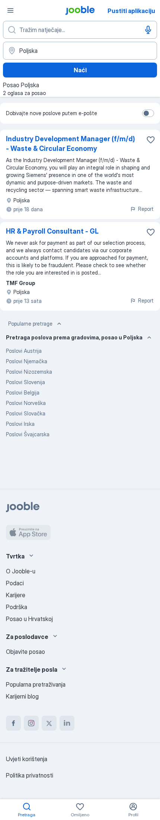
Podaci (15, 583)
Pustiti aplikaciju (131, 11)
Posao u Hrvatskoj (29, 619)
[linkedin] (67, 723)
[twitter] (49, 723)
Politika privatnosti (29, 775)
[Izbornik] (10, 10)
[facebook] (13, 723)
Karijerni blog (22, 696)
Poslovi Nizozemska (29, 371)
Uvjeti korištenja (26, 759)
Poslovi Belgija (22, 392)
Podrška (16, 607)
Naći (80, 70)
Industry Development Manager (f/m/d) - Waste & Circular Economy (70, 143)
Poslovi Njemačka (26, 361)
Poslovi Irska (20, 424)
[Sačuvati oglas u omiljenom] (150, 140)
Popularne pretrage (30, 323)
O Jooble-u (20, 571)
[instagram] (31, 723)
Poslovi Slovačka (25, 413)
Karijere (15, 595)
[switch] (148, 113)
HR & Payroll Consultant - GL (52, 231)
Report (146, 209)
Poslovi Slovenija (25, 382)
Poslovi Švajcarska (27, 434)
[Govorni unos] (148, 29)
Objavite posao (25, 651)
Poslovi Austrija (24, 351)
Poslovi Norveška (26, 403)
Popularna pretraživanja (35, 684)
